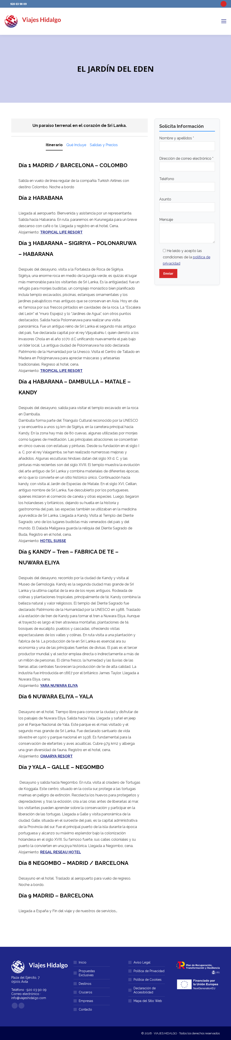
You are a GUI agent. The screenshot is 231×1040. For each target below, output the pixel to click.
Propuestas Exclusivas (87, 973)
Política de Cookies (148, 979)
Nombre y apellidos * (176, 138)
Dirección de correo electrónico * (186, 158)
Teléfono (166, 179)
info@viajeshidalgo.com (28, 998)
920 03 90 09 (18, 4)
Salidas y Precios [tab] (104, 145)
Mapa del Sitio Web (148, 1001)
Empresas (86, 1001)
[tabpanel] (79, 538)
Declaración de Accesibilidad (145, 990)
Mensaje (166, 219)
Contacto (85, 1009)
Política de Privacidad (149, 971)
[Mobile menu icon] (223, 21)
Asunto (165, 199)
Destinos (85, 983)
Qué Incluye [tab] (76, 145)
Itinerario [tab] (54, 145)
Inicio (82, 962)
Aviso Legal (142, 962)
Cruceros (85, 992)
